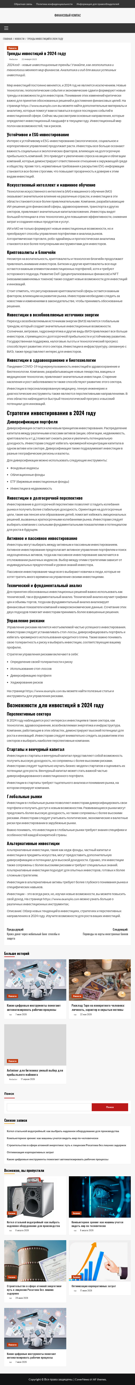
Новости (12, 47)
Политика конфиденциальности (54, 3)
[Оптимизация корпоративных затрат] (100, 1261)
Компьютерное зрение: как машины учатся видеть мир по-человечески (52, 1138)
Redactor (13, 59)
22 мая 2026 (86, 1014)
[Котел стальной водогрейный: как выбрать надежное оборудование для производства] (35, 1197)
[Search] (128, 28)
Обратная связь (23, 3)
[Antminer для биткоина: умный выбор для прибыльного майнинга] (35, 1045)
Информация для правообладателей (98, 3)
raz (10, 1014)
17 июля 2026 (86, 1290)
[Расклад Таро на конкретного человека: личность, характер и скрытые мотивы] (100, 980)
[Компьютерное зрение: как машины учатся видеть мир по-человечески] (100, 1197)
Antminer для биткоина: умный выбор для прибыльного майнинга (35, 1072)
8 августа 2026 (22, 1230)
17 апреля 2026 (28, 1079)
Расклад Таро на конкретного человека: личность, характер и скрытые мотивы (98, 1007)
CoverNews (82, 1379)
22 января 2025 (29, 59)
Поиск (9, 1093)
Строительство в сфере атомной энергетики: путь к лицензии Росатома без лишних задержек (66, 1145)
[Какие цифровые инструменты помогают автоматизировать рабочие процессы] (35, 980)
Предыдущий (33, 933)
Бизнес (11, 1213)
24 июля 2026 (21, 1297)
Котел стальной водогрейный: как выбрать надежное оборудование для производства (63, 1131)
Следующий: (105, 931)
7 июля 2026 (21, 1014)
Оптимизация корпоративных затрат (30, 1152)
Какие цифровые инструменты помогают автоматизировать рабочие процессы (34, 1007)
